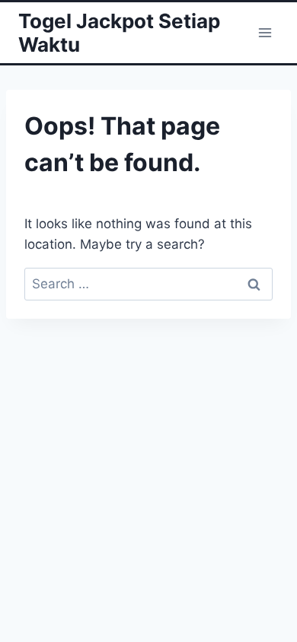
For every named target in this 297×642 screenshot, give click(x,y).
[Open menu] (265, 32)
